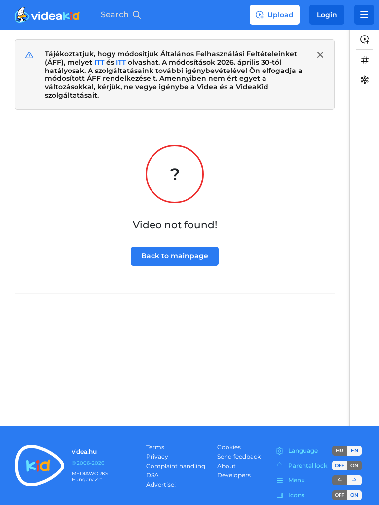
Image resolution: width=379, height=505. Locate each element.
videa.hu (84, 451)
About (226, 465)
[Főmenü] (364, 15)
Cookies (229, 447)
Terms (155, 447)
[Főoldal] (47, 15)
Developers (234, 475)
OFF (339, 495)
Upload (280, 14)
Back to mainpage (174, 256)
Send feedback (239, 456)
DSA (152, 475)
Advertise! (161, 484)
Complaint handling (175, 465)
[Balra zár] (339, 480)
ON (354, 465)
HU (339, 450)
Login (327, 14)
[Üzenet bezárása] (320, 55)
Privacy (157, 456)
